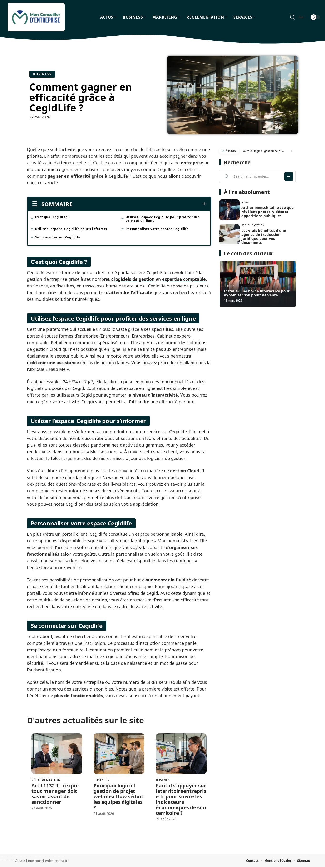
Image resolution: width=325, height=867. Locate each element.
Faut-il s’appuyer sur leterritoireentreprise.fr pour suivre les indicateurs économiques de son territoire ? (181, 799)
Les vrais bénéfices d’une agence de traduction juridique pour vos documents (263, 236)
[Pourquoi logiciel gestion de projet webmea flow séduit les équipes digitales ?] (119, 753)
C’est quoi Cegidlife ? (52, 217)
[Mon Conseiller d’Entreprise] (36, 17)
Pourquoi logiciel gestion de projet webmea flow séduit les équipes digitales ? (118, 796)
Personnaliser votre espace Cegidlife (157, 229)
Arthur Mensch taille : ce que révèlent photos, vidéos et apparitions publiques (267, 211)
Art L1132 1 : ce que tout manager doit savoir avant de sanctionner (55, 793)
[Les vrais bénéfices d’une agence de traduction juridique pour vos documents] (229, 234)
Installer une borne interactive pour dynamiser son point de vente (257, 292)
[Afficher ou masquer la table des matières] (139, 204)
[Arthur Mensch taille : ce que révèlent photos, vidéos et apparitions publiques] (229, 209)
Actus (245, 202)
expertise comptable (184, 279)
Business (42, 74)
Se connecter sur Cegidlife (57, 237)
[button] (290, 150)
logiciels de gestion (134, 279)
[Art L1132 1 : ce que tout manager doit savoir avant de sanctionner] (56, 753)
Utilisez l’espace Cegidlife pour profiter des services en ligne (163, 219)
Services (229, 286)
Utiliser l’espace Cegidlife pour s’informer (71, 229)
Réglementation (46, 780)
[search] (292, 17)
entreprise (192, 163)
